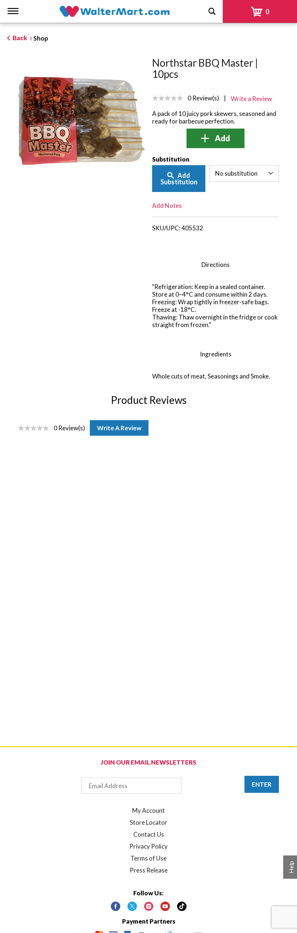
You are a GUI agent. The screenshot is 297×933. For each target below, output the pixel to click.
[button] (215, 138)
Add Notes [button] (167, 205)
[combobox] (244, 173)
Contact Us (148, 834)
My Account (148, 810)
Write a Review (119, 428)
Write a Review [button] (251, 98)
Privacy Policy (148, 846)
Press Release (149, 870)
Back (19, 38)
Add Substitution (178, 178)
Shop (40, 38)
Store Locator (148, 822)
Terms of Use (148, 858)
